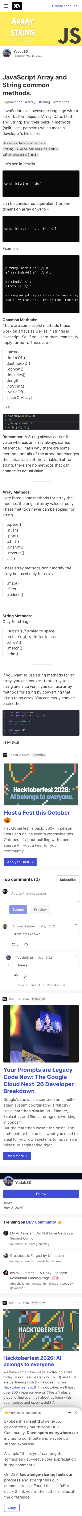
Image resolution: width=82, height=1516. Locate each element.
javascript (13, 102)
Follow (41, 1194)
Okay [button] (12, 1508)
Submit (18, 909)
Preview (40, 909)
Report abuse (56, 985)
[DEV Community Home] (17, 6)
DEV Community (41, 1222)
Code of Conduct (28, 985)
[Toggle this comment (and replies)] (5, 934)
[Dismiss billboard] (76, 1412)
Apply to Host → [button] (20, 862)
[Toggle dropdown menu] (75, 755)
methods (61, 102)
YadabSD (20, 51)
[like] (16, 976)
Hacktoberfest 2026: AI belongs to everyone (32, 1361)
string (44, 102)
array (30, 102)
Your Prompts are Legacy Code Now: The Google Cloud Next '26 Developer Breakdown (38, 1080)
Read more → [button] (17, 1156)
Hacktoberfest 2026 (19, 1387)
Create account (64, 6)
